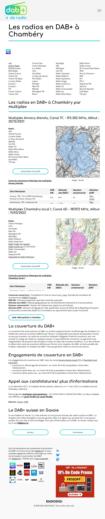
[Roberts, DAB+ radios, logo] (41, 480)
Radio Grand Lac (15, 246)
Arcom (38, 308)
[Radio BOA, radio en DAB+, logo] (20, 473)
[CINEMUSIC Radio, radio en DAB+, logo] (27, 466)
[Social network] (58, 455)
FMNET (25, 297)
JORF (26, 402)
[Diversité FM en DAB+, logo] (34, 466)
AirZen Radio (14, 65)
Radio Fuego (13, 244)
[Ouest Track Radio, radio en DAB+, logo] (13, 473)
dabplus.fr (39, 451)
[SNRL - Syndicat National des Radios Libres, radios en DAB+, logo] (20, 480)
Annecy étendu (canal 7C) (70, 360)
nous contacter (41, 458)
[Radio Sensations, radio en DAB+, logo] (27, 473)
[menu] (99, 10)
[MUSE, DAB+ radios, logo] (34, 480)
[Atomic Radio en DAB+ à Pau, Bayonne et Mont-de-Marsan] (20, 466)
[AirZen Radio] (8, 51)
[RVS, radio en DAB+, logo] (41, 473)
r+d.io (64, 295)
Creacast (32, 297)
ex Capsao (24, 244)
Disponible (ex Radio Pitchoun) (21, 257)
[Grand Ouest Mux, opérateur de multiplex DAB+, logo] (13, 480)
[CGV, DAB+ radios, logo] (27, 480)
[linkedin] (58, 451)
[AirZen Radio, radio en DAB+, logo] (13, 466)
